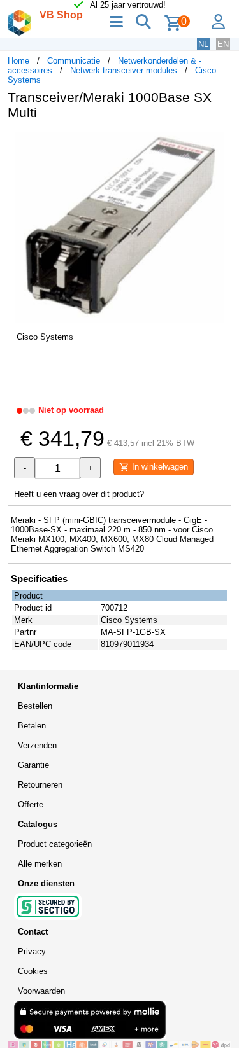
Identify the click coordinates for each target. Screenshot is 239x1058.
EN (223, 44)
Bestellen (35, 706)
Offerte (30, 804)
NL (203, 44)
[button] (220, 143)
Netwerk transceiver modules (123, 70)
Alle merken (40, 863)
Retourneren (40, 785)
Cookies (33, 971)
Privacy (32, 951)
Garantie (33, 765)
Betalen (32, 725)
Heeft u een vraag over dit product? (79, 494)
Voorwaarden (41, 991)
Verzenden (37, 745)
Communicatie (73, 61)
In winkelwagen (158, 466)
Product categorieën (55, 844)
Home (18, 61)
